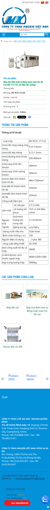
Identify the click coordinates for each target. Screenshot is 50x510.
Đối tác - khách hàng (16, 370)
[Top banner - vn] (25, 27)
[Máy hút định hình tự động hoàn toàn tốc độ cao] (37, 294)
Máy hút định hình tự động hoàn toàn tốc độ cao (37, 311)
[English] (46, 2)
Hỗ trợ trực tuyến (31, 2)
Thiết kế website (22, 478)
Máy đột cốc (12, 307)
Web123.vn (39, 478)
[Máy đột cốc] (13, 294)
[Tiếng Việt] (42, 2)
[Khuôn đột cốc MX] (13, 333)
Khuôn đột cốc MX (12, 346)
